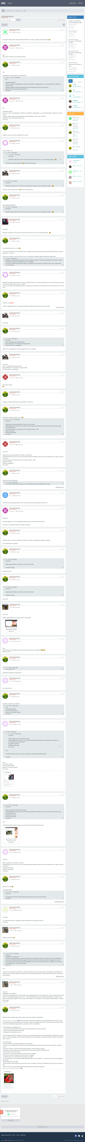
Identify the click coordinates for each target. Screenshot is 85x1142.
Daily (75, 82)
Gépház (72, 57)
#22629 (62, 678)
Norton (11, 641)
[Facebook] (76, 1136)
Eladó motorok (73, 69)
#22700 (62, 354)
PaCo (6, 559)
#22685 (62, 493)
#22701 (62, 328)
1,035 (82, 102)
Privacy (13, 1135)
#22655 (62, 577)
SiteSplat (14, 1140)
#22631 (62, 638)
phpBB (22, 1140)
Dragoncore (12, 48)
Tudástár (10, 3)
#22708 (62, 238)
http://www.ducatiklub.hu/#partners (12, 1068)
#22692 (62, 442)
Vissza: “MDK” (5, 1101)
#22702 (62, 313)
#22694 (62, 392)
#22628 (62, 694)
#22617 (62, 943)
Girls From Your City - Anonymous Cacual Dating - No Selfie (75, 52)
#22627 (62, 721)
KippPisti (7, 892)
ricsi (10, 65)
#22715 (62, 140)
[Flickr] (79, 1136)
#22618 (62, 928)
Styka (9, 154)
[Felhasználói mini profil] (5, 32)
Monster (72, 26)
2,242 (82, 86)
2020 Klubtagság (7, 16)
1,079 (82, 97)
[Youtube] (82, 1136)
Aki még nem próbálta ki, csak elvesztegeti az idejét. (11, 1111)
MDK (3, 3)
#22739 (62, 62)
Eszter (6, 482)
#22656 (62, 549)
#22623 (62, 849)
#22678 (62, 508)
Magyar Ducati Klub (6, 1135)
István (10, 32)
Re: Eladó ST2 (76, 119)
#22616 (62, 982)
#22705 (62, 293)
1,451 (82, 91)
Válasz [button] (5, 25)
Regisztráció (73, 3)
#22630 (62, 657)
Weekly (80, 82)
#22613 (62, 1007)
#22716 (62, 125)
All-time (70, 81)
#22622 (62, 876)
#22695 (62, 375)
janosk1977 (12, 377)
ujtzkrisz (58, 307)
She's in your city (72, 31)
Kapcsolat (23, 1135)
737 (82, 107)
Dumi (10, 173)
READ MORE (10, 1120)
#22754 (62, 30)
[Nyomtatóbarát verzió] (63, 24)
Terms (18, 1135)
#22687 (62, 470)
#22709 (62, 219)
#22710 (62, 195)
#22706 (62, 272)
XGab (10, 143)
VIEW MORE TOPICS (42, 1127)
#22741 (62, 45)
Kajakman (58, 487)
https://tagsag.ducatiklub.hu (10, 1020)
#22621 (62, 907)
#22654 (62, 604)
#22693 (62, 407)
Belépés (80, 3)
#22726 (62, 98)
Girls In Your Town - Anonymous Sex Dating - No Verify (75, 64)
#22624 (62, 795)
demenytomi (57, 901)
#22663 (62, 530)
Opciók (54, 1096)
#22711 (62, 170)
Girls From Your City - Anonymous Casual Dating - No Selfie (75, 41)
